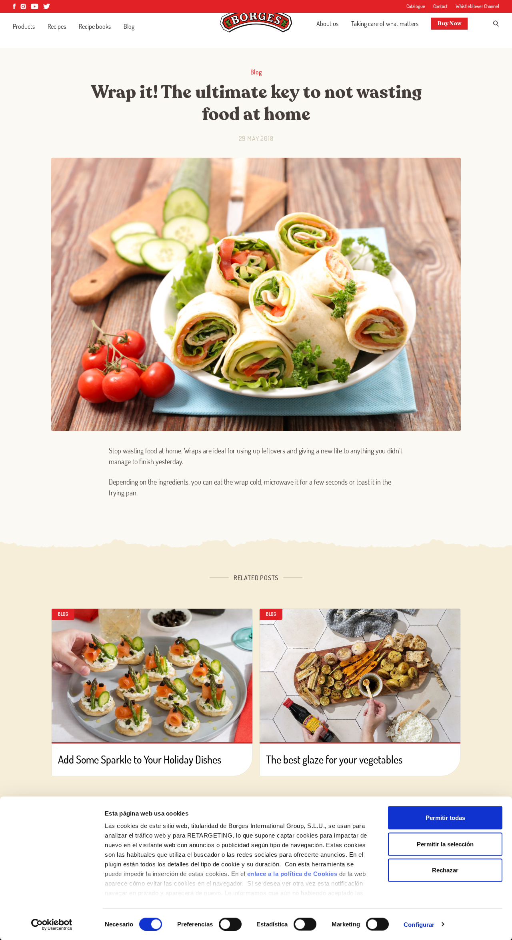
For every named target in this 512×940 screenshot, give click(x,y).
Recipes (57, 26)
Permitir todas (445, 817)
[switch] (230, 924)
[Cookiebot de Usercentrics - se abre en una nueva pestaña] (52, 924)
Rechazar (445, 870)
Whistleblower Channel (477, 6)
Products (24, 26)
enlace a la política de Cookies (292, 873)
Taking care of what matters (384, 24)
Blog (129, 26)
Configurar (419, 924)
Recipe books (95, 26)
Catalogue (415, 6)
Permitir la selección (445, 843)
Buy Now (449, 23)
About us (327, 24)
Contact (440, 6)
